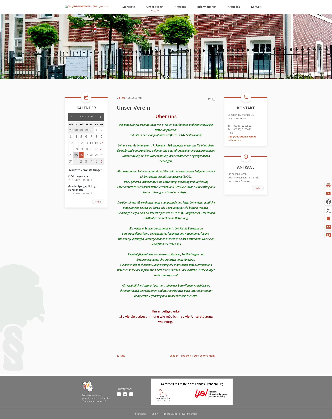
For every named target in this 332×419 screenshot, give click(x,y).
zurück (121, 355)
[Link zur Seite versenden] (209, 99)
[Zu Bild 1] (164, 77)
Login (155, 413)
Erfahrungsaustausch (80, 176)
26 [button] (81, 155)
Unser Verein (154, 7)
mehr (98, 201)
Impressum (170, 413)
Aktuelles (234, 7)
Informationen (206, 7)
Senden (174, 355)
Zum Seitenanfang (204, 355)
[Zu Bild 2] (168, 77)
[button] (13, 45)
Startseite (128, 7)
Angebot (180, 7)
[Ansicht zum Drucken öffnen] (214, 99)
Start (122, 97)
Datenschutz (189, 413)
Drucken (186, 355)
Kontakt (256, 7)
